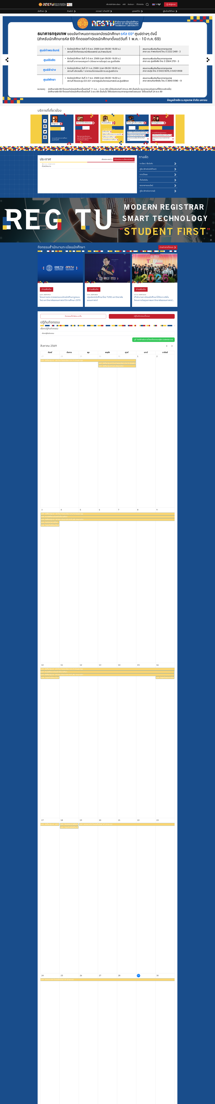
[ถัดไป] (172, 346)
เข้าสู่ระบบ (172, 4)
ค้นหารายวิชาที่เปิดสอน (84, 123)
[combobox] (156, 4)
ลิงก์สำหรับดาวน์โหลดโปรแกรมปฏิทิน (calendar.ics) (155, 340)
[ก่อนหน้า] (166, 346)
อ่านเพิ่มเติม (46, 289)
